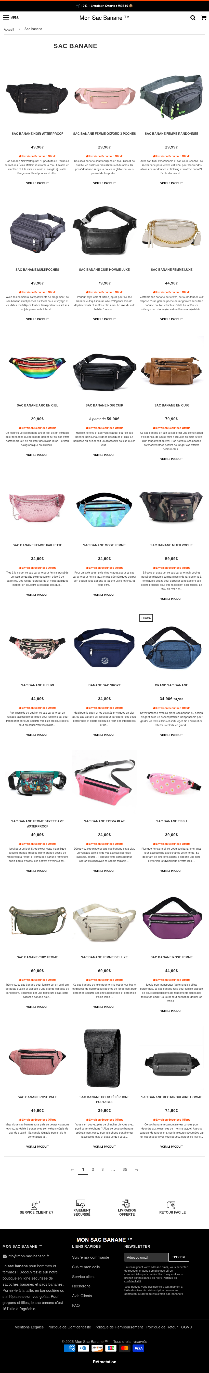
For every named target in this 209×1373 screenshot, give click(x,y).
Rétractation (104, 1362)
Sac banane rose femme (172, 957)
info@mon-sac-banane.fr (28, 1255)
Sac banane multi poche (171, 545)
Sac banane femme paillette (37, 545)
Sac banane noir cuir (104, 405)
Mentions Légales (29, 1326)
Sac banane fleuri (37, 685)
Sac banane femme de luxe (104, 957)
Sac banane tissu (171, 821)
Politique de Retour (162, 1326)
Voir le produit (37, 183)
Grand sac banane (171, 685)
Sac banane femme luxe (171, 269)
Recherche (81, 1285)
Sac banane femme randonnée (171, 133)
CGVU (186, 1326)
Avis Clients (82, 1295)
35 (125, 1169)
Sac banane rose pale (37, 1097)
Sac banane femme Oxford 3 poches (104, 133)
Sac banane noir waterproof (37, 133)
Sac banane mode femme (104, 545)
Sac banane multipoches (37, 269)
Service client (83, 1276)
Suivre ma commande (90, 1257)
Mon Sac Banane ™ (104, 17)
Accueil (9, 29)
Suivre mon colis (86, 1266)
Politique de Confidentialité (69, 1326)
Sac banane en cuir (171, 405)
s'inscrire (179, 1257)
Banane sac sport (104, 685)
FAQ (76, 1305)
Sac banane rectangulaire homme (171, 1097)
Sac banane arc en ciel (37, 405)
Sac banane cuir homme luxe (104, 269)
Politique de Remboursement (119, 1326)
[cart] (204, 17)
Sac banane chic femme (37, 957)
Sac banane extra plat (104, 821)
